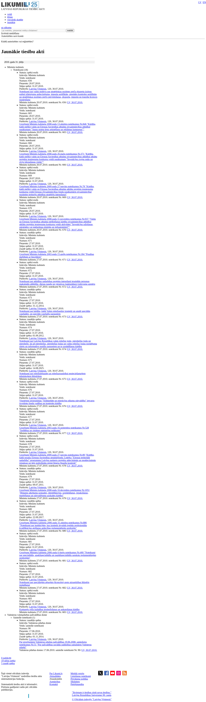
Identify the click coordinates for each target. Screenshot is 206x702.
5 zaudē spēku (8, 663)
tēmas (10, 17)
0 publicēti (6, 658)
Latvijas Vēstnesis (37, 89)
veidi (9, 14)
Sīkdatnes (75, 681)
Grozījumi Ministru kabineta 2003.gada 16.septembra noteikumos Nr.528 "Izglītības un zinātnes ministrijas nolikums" (54, 429)
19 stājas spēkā (8, 660)
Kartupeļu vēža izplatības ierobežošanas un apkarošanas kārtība (49, 609)
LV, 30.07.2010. (75, 102)
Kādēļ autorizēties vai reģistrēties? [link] (17, 41)
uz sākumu (6, 27)
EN (204, 2)
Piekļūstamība (77, 684)
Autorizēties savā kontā (12, 36)
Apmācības (54, 681)
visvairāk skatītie (15, 19)
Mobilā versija (77, 673)
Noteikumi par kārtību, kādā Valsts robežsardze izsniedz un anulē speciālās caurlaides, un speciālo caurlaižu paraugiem (54, 312)
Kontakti (53, 684)
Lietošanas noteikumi (81, 676)
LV (199, 2)
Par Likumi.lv (56, 673)
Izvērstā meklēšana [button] (10, 33)
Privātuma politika (79, 679)
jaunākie (11, 22)
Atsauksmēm (55, 679)
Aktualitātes (55, 676)
